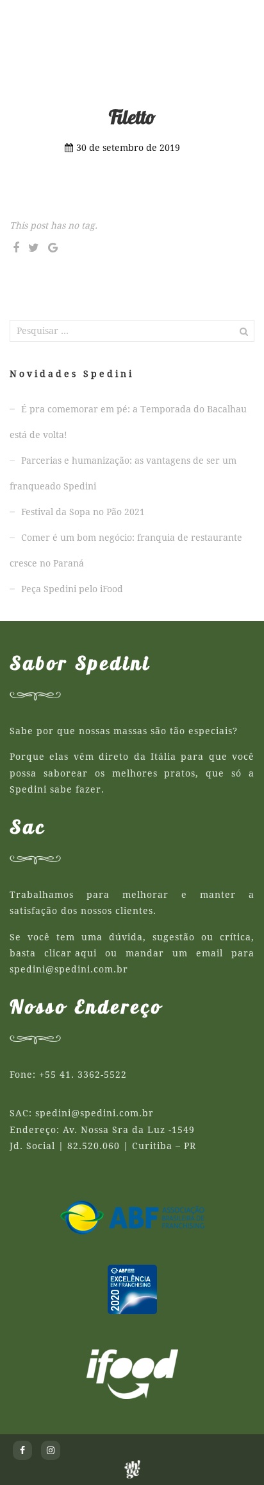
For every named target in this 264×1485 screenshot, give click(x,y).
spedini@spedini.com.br (69, 969)
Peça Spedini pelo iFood (72, 589)
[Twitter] (33, 248)
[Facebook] (16, 248)
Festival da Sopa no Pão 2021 (83, 512)
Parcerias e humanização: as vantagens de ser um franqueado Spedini (123, 473)
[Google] (53, 248)
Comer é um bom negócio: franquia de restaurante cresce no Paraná (126, 550)
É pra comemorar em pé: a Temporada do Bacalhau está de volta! (128, 422)
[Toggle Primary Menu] (241, 19)
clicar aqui (70, 953)
